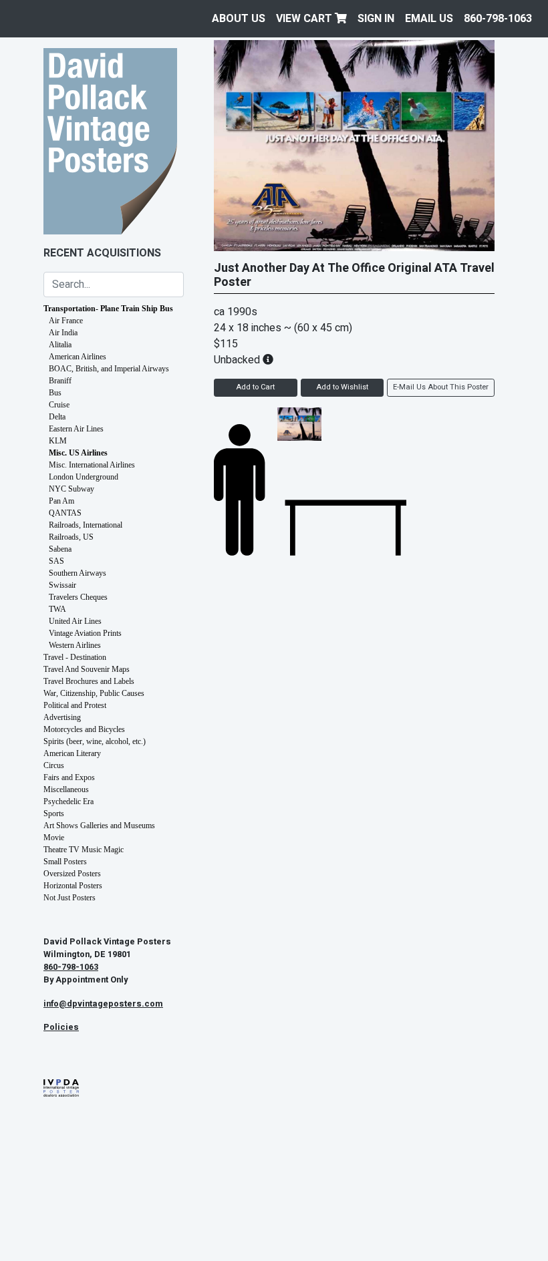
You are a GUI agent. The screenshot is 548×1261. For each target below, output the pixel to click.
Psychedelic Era (68, 801)
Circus (53, 765)
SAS (56, 561)
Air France (66, 320)
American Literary (72, 753)
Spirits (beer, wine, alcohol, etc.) (94, 741)
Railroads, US (71, 537)
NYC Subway (71, 489)
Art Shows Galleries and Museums (99, 825)
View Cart (305, 19)
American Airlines (77, 356)
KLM (58, 440)
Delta (57, 416)
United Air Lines (75, 621)
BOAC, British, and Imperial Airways (109, 368)
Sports (53, 813)
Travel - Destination (74, 657)
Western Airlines (75, 645)
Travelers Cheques (78, 597)
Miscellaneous (66, 789)
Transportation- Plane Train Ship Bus (108, 308)
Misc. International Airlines (92, 465)
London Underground (83, 477)
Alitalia (60, 344)
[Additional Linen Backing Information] (268, 360)
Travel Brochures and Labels (88, 681)
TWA (57, 609)
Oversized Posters (72, 873)
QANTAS (65, 513)
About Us (238, 19)
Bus (55, 392)
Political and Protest (74, 705)
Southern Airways (77, 573)
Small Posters (65, 861)
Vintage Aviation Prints (85, 633)
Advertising (62, 717)
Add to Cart (255, 387)
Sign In (376, 19)
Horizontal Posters (72, 885)
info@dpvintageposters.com (103, 1004)
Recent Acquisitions (102, 253)
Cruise (59, 404)
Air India (63, 332)
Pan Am (61, 501)
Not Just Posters (69, 897)
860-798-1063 (498, 19)
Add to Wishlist (342, 387)
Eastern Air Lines (76, 428)
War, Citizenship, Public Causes (93, 693)
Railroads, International (85, 525)
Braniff (60, 380)
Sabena (60, 549)
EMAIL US (429, 19)
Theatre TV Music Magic (83, 849)
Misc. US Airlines (78, 453)
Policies (61, 1027)
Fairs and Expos (69, 777)
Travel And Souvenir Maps (86, 669)
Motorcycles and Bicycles (84, 729)
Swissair (62, 585)
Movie (53, 837)
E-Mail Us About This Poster (441, 387)
